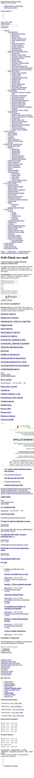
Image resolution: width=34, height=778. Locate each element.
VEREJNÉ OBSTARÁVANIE (12, 347)
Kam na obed (6, 409)
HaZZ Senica (15, 177)
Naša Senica (15, 204)
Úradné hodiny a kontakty (19, 73)
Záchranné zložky (13, 172)
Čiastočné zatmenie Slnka (13, 595)
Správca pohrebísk (13, 170)
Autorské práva (5, 750)
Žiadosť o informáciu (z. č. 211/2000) (22, 116)
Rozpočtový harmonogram (19, 95)
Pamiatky (14, 214)
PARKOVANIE (6, 325)
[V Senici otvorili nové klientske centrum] (13, 517)
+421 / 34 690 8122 (16, 706)
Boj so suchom (6, 380)
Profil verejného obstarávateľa (20, 100)
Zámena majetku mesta (18, 105)
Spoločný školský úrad (18, 84)
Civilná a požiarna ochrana (19, 180)
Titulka (3, 251)
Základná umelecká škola (19, 159)
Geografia (14, 217)
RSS (26, 751)
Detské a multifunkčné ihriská (16, 225)
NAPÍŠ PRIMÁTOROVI (10, 369)
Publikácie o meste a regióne (16, 232)
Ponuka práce (6, 412)
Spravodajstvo (5, 524)
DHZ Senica (15, 178)
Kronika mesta (12, 201)
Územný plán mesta (17, 45)
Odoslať (3, 300)
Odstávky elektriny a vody (10, 394)
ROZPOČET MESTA (9, 336)
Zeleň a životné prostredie (15, 141)
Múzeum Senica (12, 188)
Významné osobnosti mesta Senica (18, 199)
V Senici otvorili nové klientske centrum (15, 521)
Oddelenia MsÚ (16, 79)
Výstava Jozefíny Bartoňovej (15, 631)
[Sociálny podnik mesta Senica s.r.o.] (11, 665)
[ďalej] (3, 423)
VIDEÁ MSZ (6, 497)
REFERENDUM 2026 (11, 248)
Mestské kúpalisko (17, 242)
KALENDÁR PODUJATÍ (10, 559)
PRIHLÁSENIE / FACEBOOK (13, 6)
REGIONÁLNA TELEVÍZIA (17, 492)
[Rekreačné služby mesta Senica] (10, 663)
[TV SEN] (4, 669)
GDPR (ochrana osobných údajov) (22, 115)
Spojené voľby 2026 (10, 247)
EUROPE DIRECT (12, 490)
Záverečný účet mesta (18, 99)
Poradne (10, 168)
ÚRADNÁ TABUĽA (8, 314)
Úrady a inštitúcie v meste (15, 164)
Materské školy (16, 151)
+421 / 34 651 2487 (18, 715)
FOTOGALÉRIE (7, 420)
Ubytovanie (11, 233)
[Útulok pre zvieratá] (7, 671)
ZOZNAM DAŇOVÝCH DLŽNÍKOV (15, 366)
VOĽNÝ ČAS (8, 209)
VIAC (2, 373)
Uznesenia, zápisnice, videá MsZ (21, 56)
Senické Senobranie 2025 (13, 485)
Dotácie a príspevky (13, 139)
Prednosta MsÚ (16, 76)
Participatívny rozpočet (18, 97)
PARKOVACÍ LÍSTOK (9, 318)
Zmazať (9, 300)
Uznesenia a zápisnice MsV (19, 66)
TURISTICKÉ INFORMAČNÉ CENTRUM (19, 493)
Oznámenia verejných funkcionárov (22, 69)
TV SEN (4, 562)
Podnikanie (11, 138)
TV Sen (14, 206)
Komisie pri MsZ (16, 61)
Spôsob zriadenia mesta (18, 34)
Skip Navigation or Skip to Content (11, 1)
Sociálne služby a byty (18, 120)
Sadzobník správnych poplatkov (21, 125)
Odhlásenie (6, 649)
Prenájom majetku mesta (19, 103)
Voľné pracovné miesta (18, 128)
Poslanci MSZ (16, 53)
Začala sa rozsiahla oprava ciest (16, 574)
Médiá (10, 203)
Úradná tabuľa (16, 113)
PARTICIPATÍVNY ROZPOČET (13, 358)
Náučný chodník (12, 229)
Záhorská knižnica (13, 191)
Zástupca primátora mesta (19, 38)
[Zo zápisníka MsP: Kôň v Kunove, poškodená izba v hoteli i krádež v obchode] (17, 531)
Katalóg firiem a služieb (15, 181)
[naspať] (1, 423)
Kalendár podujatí (13, 185)
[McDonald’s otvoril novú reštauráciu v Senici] (14, 544)
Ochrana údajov (15, 750)
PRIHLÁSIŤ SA (5, 650)
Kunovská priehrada (17, 240)
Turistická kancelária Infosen (16, 220)
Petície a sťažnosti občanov (19, 121)
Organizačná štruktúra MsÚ (19, 77)
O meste (10, 211)
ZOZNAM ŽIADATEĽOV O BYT (14, 362)
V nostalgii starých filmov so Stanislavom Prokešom (14, 607)
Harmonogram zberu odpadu (12, 398)
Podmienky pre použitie (16, 751)
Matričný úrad (16, 82)
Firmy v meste (8, 686)
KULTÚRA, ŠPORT (10, 183)
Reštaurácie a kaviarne (14, 235)
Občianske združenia (14, 165)
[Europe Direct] (5, 666)
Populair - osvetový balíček (19, 129)
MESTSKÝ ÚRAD (13, 71)
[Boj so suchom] (6, 374)
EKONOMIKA (12, 90)
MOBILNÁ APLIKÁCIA (10, 355)
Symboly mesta (16, 216)
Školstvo (10, 147)
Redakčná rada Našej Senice (16, 207)
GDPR (24, 750)
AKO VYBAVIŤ (9, 131)
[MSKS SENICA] (6, 652)
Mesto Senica (4, 510)
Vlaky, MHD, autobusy (14, 237)
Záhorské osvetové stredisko (16, 193)
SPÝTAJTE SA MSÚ (10, 8)
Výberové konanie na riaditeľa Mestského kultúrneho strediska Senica (16, 252)
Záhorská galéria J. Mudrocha (16, 190)
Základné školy (16, 152)
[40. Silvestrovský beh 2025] (12, 474)
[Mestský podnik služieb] (8, 661)
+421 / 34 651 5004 (6, 22)
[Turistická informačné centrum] (9, 658)
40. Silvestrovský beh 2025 (14, 478)
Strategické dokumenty (18, 43)
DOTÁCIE (5, 351)
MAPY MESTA (9, 243)
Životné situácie (12, 133)
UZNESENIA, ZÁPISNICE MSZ (13, 340)
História (14, 212)
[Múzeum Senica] (6, 660)
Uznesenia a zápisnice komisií (20, 63)
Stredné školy (15, 154)
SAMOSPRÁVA (13, 32)
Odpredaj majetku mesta (18, 102)
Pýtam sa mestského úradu (11, 690)
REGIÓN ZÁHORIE (7, 488)
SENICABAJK (8, 245)
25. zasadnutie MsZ (8, 507)
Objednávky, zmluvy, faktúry (20, 110)
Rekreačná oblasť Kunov (15, 227)
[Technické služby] (6, 673)
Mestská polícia (16, 175)
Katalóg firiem (6, 405)
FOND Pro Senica (17, 123)
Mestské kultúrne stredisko (15, 186)
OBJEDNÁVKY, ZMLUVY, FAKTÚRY (16, 321)
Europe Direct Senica (14, 146)
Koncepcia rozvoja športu (15, 196)
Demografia (15, 219)
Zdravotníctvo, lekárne (14, 160)
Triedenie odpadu (7, 401)
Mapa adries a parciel (9, 387)
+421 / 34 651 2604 (18, 709)
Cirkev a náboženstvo (14, 167)
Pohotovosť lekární (8, 416)
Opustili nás (5, 390)
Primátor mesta (16, 37)
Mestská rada (15, 60)
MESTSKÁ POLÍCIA (20, 488)
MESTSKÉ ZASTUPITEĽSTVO (18, 51)
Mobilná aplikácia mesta (18, 89)
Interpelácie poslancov (18, 58)
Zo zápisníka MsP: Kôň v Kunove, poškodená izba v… (14, 535)
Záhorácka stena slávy (14, 198)
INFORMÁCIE (12, 112)
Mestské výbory (16, 64)
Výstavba (10, 136)
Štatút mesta (15, 35)
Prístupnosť (4, 751)
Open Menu (4, 27)
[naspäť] (1, 566)
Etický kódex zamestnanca (19, 87)
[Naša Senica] (5, 668)
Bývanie (10, 142)
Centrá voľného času (18, 157)
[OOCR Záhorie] (6, 674)
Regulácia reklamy (17, 126)
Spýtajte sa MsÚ (16, 74)
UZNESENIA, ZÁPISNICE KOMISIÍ (15, 344)
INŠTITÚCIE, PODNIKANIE (13, 144)
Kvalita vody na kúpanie (15, 238)
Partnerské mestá (16, 48)
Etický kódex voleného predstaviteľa (22, 68)
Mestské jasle (15, 149)
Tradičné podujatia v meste (15, 230)
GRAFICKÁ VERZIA (11, 766)
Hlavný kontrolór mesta (18, 40)
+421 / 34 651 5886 (17, 712)
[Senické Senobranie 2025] (12, 481)
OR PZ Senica (16, 173)
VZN (13, 42)
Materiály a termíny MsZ (19, 55)
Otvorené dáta (16, 118)
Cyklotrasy (11, 224)
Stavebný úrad (16, 81)
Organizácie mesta (17, 50)
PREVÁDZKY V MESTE (10, 332)
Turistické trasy (12, 222)
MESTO (6, 30)
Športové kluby (12, 194)
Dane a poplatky (12, 134)
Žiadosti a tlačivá (16, 86)
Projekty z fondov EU (18, 47)
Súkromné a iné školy (18, 155)
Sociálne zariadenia (13, 162)
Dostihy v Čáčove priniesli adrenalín (17, 584)
